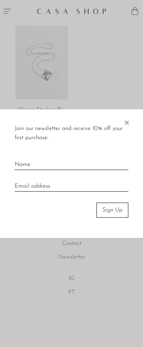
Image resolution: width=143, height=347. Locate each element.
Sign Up (112, 210)
